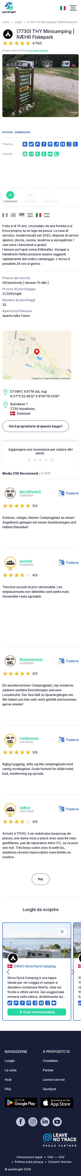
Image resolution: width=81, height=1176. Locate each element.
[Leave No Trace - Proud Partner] (59, 1140)
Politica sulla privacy (29, 1161)
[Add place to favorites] (62, 931)
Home (5, 22)
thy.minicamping (38, 50)
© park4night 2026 (18, 1169)
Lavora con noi (54, 1080)
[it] (63, 8)
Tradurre (72, 493)
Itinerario (10, 201)
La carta (11, 1070)
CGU (50, 1157)
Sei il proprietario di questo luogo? (35, 426)
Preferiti (30, 201)
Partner (48, 1070)
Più (40, 879)
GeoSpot (49, 1089)
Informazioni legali (29, 1157)
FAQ (8, 1089)
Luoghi (18, 22)
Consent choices (59, 1161)
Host (8, 1080)
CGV (61, 1157)
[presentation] (8, 86)
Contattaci (50, 1061)
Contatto (50, 201)
